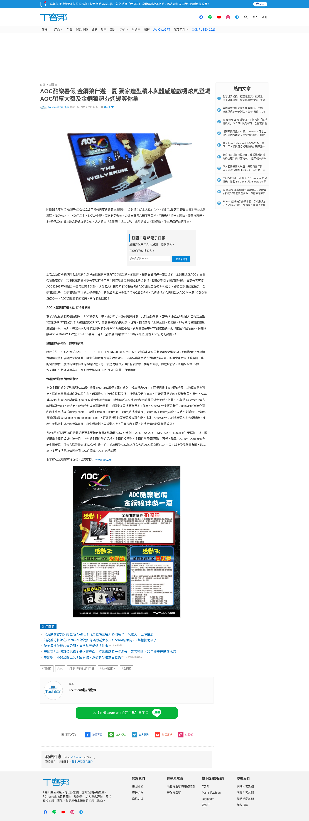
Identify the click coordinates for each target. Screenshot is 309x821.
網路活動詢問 (245, 798)
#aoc (60, 668)
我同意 (260, 4)
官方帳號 (121, 734)
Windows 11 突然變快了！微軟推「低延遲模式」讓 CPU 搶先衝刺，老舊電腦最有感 (245, 123)
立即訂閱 (181, 259)
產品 (57, 29)
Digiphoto (208, 798)
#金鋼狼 (126, 668)
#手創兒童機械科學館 (81, 668)
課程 (147, 29)
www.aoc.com (104, 459)
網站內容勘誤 (245, 786)
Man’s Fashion (211, 792)
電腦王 (206, 805)
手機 (69, 29)
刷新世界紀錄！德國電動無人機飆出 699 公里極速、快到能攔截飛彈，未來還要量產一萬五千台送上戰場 (244, 100)
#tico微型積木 (108, 668)
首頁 (42, 84)
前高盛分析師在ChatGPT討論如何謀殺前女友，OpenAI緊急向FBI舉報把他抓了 (100, 640)
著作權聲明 (174, 792)
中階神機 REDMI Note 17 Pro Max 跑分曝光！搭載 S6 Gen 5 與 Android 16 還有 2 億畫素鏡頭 (245, 181)
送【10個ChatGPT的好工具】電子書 (121, 713)
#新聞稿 (47, 668)
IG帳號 (189, 734)
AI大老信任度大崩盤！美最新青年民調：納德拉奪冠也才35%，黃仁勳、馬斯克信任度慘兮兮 (244, 170)
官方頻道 (144, 734)
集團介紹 (137, 786)
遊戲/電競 (82, 29)
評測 (94, 29)
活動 (122, 29)
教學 (104, 29)
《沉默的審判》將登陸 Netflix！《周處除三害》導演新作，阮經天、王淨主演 (98, 634)
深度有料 (179, 29)
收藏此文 (109, 107)
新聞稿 (53, 84)
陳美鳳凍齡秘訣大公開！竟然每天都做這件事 (76, 646)
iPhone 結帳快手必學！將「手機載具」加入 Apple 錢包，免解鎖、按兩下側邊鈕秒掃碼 (244, 205)
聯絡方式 (137, 798)
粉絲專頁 (97, 734)
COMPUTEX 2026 (203, 29)
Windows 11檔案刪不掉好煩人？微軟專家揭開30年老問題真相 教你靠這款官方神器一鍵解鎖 (244, 193)
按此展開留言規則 (82, 761)
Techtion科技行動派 (59, 107)
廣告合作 (137, 792)
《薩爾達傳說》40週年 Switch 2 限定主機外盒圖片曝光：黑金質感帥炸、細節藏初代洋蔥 (244, 135)
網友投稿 (242, 805)
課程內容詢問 (245, 792)
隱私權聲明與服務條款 (181, 786)
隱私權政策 (200, 4)
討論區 (136, 29)
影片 (113, 29)
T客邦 (205, 786)
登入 (255, 17)
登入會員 (75, 757)
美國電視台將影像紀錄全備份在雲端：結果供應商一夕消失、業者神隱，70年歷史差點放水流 (110, 651)
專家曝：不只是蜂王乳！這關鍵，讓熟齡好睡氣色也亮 (82, 657)
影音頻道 (167, 734)
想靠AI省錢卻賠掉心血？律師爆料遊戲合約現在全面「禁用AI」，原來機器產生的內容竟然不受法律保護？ (244, 158)
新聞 (45, 29)
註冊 (264, 17)
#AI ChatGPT (161, 29)
